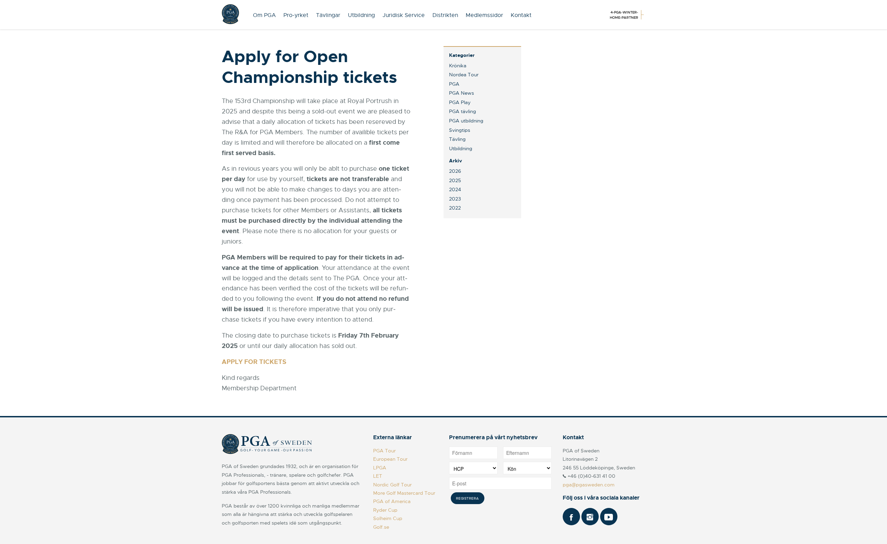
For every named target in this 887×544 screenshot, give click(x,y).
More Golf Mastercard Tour (404, 493)
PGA (454, 84)
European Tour (390, 459)
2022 (455, 208)
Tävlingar (328, 15)
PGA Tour (384, 451)
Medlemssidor (484, 15)
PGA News (461, 93)
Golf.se (381, 527)
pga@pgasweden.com (589, 485)
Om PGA (264, 15)
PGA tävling (462, 111)
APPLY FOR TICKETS (254, 362)
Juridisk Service (404, 15)
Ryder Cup (385, 510)
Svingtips (459, 130)
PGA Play (460, 102)
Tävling (457, 139)
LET (377, 476)
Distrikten (445, 15)
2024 (455, 189)
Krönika (457, 65)
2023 (455, 199)
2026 (455, 171)
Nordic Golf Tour (392, 485)
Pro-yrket (295, 15)
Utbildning (361, 15)
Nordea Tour (463, 74)
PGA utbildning (466, 121)
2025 (455, 180)
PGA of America (392, 501)
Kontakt (521, 15)
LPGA (379, 468)
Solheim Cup (387, 518)
